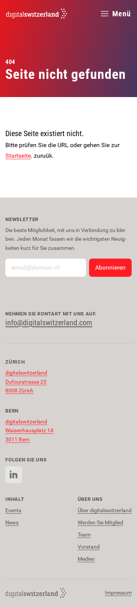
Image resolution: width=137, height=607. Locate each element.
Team (84, 535)
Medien (86, 559)
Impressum (118, 593)
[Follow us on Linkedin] (13, 474)
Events (13, 510)
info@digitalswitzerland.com (48, 322)
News (12, 522)
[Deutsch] (36, 14)
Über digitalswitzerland (105, 510)
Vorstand (89, 547)
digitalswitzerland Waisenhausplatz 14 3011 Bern (29, 431)
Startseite (18, 155)
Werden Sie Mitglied (100, 522)
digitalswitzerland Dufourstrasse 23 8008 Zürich (26, 382)
